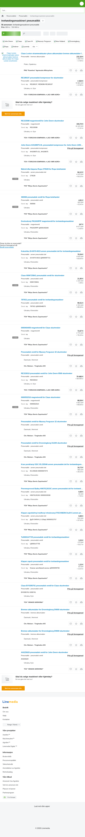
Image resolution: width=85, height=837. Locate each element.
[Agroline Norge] (14, 3)
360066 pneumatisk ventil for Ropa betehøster (40, 197)
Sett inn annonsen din (13, 114)
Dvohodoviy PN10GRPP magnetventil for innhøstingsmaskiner (47, 221)
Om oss (6, 712)
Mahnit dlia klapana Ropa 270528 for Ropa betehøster (43, 169)
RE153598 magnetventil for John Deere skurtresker (42, 121)
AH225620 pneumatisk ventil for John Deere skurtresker (44, 652)
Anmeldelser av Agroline (11, 768)
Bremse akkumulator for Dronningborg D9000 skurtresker (45, 610)
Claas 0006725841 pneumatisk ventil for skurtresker (42, 275)
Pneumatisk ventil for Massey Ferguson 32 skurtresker (44, 352)
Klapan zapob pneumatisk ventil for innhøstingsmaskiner (45, 561)
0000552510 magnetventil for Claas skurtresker (40, 397)
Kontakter (6, 719)
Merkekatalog (8, 772)
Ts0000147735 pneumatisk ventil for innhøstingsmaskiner (45, 537)
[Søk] (82, 10)
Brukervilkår (7, 756)
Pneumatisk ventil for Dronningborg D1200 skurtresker (44, 443)
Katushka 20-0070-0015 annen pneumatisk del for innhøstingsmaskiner (51, 251)
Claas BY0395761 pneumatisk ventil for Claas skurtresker (45, 586)
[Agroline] (2, 16)
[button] (81, 3)
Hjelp (4, 715)
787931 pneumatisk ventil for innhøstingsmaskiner (42, 300)
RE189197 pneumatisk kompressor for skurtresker (42, 78)
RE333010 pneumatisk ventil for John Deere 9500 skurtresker (46, 373)
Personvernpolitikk (9, 760)
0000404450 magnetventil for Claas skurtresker (40, 328)
